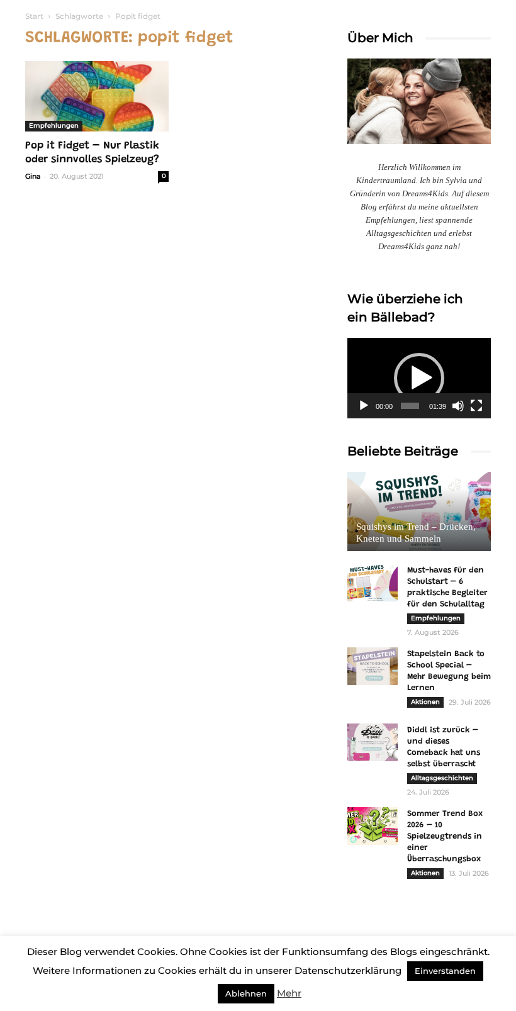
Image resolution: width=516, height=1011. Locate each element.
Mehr (289, 993)
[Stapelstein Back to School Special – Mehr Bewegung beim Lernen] (372, 666)
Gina (33, 176)
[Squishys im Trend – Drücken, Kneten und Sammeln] (419, 511)
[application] (419, 378)
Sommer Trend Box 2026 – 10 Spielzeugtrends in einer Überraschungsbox (445, 836)
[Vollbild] (476, 405)
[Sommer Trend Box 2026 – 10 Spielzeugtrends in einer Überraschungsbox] (372, 826)
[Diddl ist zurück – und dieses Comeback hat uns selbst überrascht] (372, 742)
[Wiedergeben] (363, 405)
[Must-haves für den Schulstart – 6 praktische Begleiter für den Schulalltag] (372, 582)
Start (34, 16)
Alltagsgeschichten (442, 778)
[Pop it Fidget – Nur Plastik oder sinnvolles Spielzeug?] (97, 96)
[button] (419, 378)
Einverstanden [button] (445, 971)
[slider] (410, 406)
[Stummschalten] (458, 405)
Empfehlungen (54, 125)
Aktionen (425, 702)
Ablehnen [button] (246, 993)
